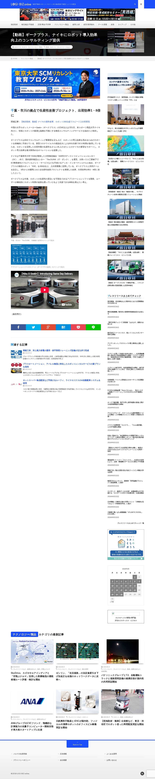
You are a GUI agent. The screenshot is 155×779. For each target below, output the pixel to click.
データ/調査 (102, 24)
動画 (47, 47)
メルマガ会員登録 (20, 754)
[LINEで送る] (93, 327)
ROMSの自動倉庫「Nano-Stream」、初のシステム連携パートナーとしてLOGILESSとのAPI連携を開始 (125, 392)
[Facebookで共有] (18, 327)
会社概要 (63, 760)
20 (126, 590)
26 (121, 594)
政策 (112, 24)
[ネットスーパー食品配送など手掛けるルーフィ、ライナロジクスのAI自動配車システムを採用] (16, 384)
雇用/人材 (76, 24)
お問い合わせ (112, 760)
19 (121, 590)
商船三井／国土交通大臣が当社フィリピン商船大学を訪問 (126, 471)
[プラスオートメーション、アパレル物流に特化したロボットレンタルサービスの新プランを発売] (16, 367)
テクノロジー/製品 (61, 24)
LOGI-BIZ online (23, 774)
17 (112, 590)
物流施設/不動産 (27, 24)
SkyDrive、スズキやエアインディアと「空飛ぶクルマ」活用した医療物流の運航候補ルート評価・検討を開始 (32, 676)
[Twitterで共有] (33, 327)
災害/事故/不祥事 (44, 24)
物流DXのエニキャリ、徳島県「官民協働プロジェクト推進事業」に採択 (125, 481)
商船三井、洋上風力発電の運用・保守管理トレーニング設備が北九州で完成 (56, 350)
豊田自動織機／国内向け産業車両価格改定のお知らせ (126, 312)
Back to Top (77, 745)
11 (117, 586)
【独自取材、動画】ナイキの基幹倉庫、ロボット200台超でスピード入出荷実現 (55, 121)
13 (126, 586)
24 (112, 594)
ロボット (53, 47)
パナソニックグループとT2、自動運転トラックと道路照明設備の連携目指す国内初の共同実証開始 (122, 678)
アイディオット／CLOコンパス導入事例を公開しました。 (126, 344)
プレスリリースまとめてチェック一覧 (130, 523)
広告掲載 (63, 754)
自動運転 (104, 671)
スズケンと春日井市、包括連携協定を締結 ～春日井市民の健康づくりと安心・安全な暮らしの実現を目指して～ (126, 369)
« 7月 (112, 602)
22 (135, 590)
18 (117, 590)
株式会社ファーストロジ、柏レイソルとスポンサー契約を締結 (126, 333)
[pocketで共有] (78, 327)
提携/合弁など (31, 669)
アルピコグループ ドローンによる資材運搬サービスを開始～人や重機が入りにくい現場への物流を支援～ (126, 414)
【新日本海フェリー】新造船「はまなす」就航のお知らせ (126, 323)
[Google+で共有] (48, 327)
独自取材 (14, 24)
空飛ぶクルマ (45, 669)
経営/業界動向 (89, 24)
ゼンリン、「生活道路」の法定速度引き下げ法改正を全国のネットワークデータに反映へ (77, 676)
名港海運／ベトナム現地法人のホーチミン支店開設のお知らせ (126, 380)
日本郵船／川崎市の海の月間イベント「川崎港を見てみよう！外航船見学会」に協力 (126, 502)
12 (121, 586)
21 (130, 590)
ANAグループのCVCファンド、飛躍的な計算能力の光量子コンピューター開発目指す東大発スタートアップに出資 (32, 726)
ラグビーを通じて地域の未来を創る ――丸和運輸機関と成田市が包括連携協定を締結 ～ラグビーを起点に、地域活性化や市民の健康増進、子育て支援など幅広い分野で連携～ (126, 356)
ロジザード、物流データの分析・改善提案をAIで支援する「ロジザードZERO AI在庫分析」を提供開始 (126, 492)
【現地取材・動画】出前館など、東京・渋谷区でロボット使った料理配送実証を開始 (122, 722)
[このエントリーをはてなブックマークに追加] (63, 327)
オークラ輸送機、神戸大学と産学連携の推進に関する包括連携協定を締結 (126, 403)
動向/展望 (85, 669)
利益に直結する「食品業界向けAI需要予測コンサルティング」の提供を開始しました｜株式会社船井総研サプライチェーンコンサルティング (126, 437)
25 (117, 594)
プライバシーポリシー (21, 760)
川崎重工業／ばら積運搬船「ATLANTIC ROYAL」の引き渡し (125, 513)
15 (135, 586)
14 (130, 586)
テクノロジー (62, 669)
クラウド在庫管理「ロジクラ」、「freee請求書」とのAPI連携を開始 (125, 426)
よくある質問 (112, 754)
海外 (38, 669)
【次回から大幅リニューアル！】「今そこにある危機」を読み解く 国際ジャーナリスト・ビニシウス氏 (126, 161)
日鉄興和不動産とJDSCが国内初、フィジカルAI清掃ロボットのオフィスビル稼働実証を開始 (76, 724)
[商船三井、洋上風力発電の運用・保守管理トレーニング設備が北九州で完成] (16, 354)
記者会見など (128, 717)
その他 (132, 24)
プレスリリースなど (63, 47)
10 (112, 586)
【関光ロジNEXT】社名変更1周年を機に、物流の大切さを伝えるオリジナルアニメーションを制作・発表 (126, 449)
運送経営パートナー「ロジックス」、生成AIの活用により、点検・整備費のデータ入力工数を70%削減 (126, 461)
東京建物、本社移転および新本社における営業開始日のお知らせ (126, 302)
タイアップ (122, 24)
